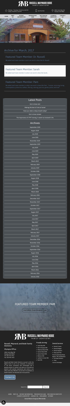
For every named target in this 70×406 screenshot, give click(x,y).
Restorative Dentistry (54, 394)
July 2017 (35, 215)
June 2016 (35, 260)
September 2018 (35, 175)
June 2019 (35, 151)
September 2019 (35, 144)
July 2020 (35, 134)
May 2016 (35, 263)
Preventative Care (40, 394)
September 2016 (35, 249)
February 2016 (35, 273)
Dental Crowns (57, 346)
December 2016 (35, 239)
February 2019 (35, 164)
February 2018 (35, 195)
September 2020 (35, 127)
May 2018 (35, 185)
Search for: (24, 387)
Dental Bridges (58, 348)
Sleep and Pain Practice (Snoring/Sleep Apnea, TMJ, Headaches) (58, 354)
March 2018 (35, 192)
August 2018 (35, 178)
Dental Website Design (31, 398)
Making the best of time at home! (35, 107)
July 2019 (35, 147)
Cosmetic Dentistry (23, 396)
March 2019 (35, 161)
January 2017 (35, 236)
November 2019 (35, 141)
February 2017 (35, 232)
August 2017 (35, 212)
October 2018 (35, 171)
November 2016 (35, 243)
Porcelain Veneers (58, 358)
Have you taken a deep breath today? (35, 111)
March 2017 (35, 229)
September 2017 (35, 209)
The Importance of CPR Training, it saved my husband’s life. (35, 117)
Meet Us (15, 394)
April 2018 (35, 188)
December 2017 (35, 198)
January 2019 (35, 168)
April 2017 (35, 226)
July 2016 (35, 256)
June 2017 (35, 219)
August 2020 (35, 130)
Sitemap (50, 396)
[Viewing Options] (3, 402)
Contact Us (9, 377)
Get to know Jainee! (35, 114)
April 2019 (35, 158)
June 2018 (35, 181)
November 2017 (35, 202)
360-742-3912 (41, 11)
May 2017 (35, 222)
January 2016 (35, 277)
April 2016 (35, 266)
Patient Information (26, 394)
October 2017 (35, 205)
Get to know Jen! (35, 104)
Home (6, 16)
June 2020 (35, 137)
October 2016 (35, 246)
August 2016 (35, 253)
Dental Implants (58, 350)
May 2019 (35, 154)
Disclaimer (43, 396)
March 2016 (35, 270)
